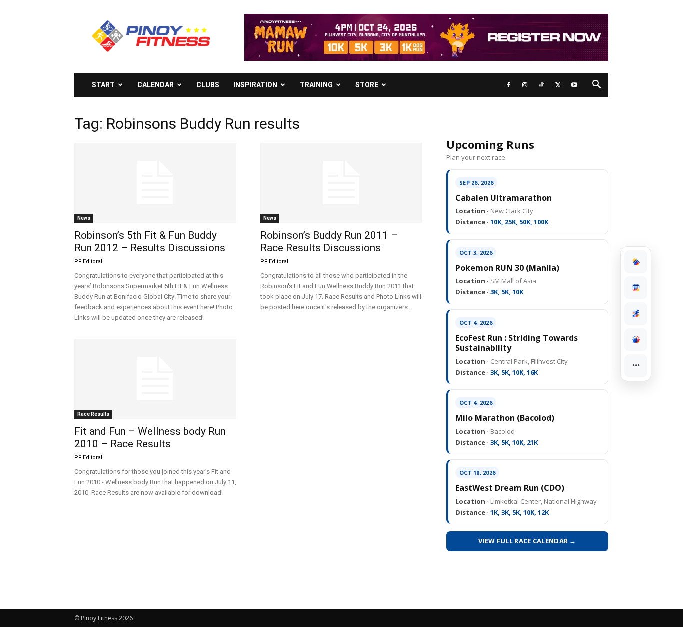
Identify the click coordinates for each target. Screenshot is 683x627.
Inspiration (256, 85)
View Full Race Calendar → (527, 540)
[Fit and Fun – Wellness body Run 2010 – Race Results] (155, 379)
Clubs (208, 85)
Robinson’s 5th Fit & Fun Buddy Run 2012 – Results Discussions (150, 241)
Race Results (94, 414)
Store (367, 85)
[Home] (636, 261)
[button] (596, 85)
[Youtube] (574, 85)
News (84, 218)
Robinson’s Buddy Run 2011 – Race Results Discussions (329, 241)
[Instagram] (525, 85)
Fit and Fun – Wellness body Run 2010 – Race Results (150, 437)
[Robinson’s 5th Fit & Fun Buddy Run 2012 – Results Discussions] (155, 183)
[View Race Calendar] (636, 287)
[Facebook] (508, 85)
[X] (558, 85)
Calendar (156, 85)
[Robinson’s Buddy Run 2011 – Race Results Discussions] (341, 183)
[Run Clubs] (636, 339)
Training (316, 85)
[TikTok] (541, 85)
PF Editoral (88, 261)
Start (103, 85)
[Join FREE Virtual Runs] (636, 313)
